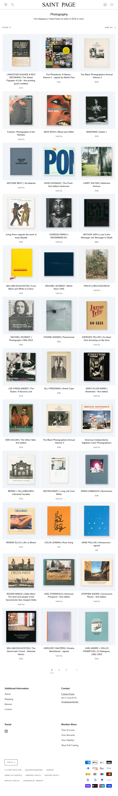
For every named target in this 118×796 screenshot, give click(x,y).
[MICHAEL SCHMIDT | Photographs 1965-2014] (21, 315)
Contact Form (67, 694)
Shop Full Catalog (70, 745)
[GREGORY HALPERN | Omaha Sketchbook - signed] (59, 626)
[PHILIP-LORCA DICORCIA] (96, 264)
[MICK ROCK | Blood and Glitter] (59, 110)
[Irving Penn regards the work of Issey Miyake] (21, 213)
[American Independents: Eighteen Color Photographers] (96, 418)
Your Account (68, 730)
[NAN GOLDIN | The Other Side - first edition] (21, 418)
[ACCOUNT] (105, 4)
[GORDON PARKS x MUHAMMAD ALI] (59, 213)
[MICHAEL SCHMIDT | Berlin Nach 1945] (59, 264)
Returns (8, 704)
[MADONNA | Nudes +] (96, 110)
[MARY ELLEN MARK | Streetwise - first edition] (96, 367)
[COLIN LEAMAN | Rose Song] (59, 521)
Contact (8, 709)
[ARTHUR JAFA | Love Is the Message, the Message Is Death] (96, 213)
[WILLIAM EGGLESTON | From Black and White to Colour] (21, 264)
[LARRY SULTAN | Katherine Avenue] (96, 161)
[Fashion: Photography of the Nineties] (21, 110)
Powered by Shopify (33, 781)
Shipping (9, 699)
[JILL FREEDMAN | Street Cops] (59, 367)
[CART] (111, 4)
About (8, 694)
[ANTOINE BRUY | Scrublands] (21, 161)
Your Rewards (68, 735)
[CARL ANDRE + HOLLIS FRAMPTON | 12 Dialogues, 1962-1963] (96, 626)
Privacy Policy (12, 781)
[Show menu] (7, 4)
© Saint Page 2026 (13, 770)
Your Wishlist (67, 740)
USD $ (9, 762)
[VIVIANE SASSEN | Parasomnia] (59, 315)
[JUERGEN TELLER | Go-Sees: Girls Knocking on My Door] (96, 315)
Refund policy (52, 775)
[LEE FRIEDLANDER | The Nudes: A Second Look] (21, 367)
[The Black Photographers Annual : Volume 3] (59, 418)
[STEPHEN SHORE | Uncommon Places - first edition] (96, 572)
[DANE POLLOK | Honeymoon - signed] (96, 521)
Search (50, 770)
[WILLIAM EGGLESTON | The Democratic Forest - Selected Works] (21, 626)
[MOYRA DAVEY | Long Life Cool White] (59, 469)
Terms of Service (13, 775)
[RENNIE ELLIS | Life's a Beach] (21, 521)
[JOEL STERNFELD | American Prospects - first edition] (59, 572)
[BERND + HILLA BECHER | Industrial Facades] (21, 469)
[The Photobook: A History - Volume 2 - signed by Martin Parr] (59, 53)
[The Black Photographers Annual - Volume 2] (96, 53)
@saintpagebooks (69, 701)
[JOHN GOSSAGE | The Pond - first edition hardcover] (59, 161)
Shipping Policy (33, 775)
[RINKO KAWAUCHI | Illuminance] (96, 469)
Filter (5, 27)
